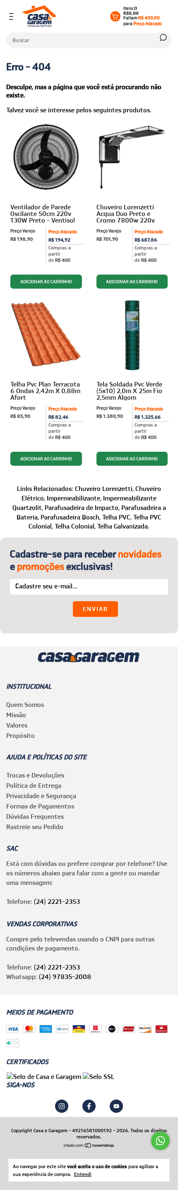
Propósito (20, 735)
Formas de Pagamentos (40, 806)
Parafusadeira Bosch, (71, 517)
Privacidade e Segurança (41, 796)
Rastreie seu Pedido (34, 827)
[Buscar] (162, 37)
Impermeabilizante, (74, 498)
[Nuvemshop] (89, 1146)
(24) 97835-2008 (65, 976)
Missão (16, 715)
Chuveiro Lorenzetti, (104, 488)
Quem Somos (25, 704)
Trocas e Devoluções (35, 775)
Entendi (82, 1174)
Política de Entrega (33, 785)
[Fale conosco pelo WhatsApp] (160, 1140)
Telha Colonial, (75, 526)
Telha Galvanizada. (123, 526)
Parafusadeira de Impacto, (82, 507)
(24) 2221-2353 (57, 901)
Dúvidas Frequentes (35, 816)
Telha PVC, (117, 517)
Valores (16, 725)
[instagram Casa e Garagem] (61, 1106)
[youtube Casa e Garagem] (116, 1106)
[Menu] (12, 16)
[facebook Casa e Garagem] (89, 1106)
